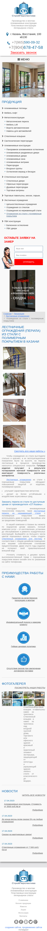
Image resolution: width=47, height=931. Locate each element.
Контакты (23, 916)
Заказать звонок (23, 52)
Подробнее (37, 810)
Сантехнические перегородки (18, 141)
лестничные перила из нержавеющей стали (23, 512)
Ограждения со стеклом (17, 207)
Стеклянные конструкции (16, 177)
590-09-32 (26, 42)
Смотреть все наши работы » (29, 451)
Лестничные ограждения (16, 200)
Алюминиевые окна (15, 159)
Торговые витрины (15, 190)
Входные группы (14, 168)
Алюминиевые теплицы (15, 108)
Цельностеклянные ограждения (21, 204)
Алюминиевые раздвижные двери (22, 153)
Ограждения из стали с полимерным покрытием (23, 215)
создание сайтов (13, 927)
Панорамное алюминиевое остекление (25, 149)
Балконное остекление (17, 225)
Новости (23, 906)
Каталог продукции (23, 903)
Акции (23, 910)
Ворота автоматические (17, 128)
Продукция (19, 314)
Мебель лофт (10, 113)
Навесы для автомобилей (18, 131)
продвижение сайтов (32, 927)
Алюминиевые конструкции (17, 145)
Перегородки (12, 165)
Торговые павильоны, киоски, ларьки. (22, 195)
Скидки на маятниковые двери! (17, 834)
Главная (8, 314)
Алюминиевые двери (16, 156)
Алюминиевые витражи (17, 162)
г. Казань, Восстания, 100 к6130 (25, 36)
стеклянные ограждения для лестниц (22, 539)
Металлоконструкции (14, 117)
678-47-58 (26, 47)
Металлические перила (17, 121)
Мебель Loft (12, 125)
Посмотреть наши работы (30, 688)
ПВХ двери (11, 228)
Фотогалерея (23, 913)
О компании (23, 900)
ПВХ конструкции (12, 221)
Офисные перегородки (17, 184)
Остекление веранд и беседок (20, 172)
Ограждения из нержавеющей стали (23, 210)
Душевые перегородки (17, 187)
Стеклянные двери (15, 181)
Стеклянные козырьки (14, 136)
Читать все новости (33, 795)
